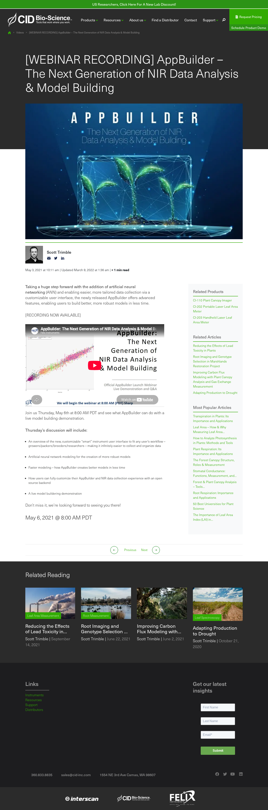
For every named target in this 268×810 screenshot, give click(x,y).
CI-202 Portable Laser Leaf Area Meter (215, 308)
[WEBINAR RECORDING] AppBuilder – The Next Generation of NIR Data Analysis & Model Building (84, 32)
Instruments (34, 695)
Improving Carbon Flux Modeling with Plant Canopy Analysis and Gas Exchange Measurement (212, 379)
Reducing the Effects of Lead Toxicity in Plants (213, 348)
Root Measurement (96, 615)
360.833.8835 (41, 774)
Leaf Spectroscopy (207, 617)
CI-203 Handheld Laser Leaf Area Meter (212, 319)
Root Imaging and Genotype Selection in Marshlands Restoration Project (212, 361)
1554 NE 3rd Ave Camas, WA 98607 (128, 774)
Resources (33, 699)
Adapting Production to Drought (215, 393)
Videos (20, 32)
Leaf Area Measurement (43, 615)
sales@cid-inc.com (76, 774)
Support (31, 704)
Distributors (34, 709)
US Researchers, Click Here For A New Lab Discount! (134, 4)
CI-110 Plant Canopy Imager (212, 300)
